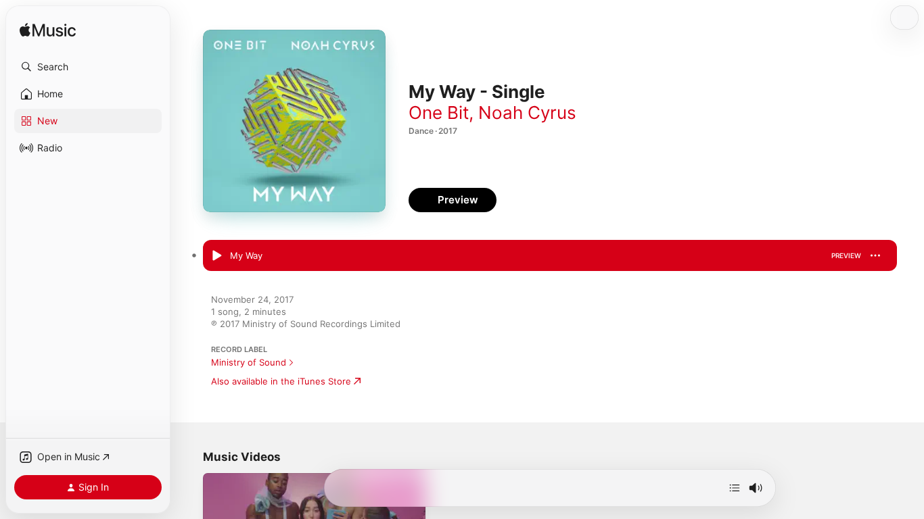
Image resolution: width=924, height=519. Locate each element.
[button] (88, 66)
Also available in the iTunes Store (281, 381)
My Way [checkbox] (246, 255)
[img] (48, 31)
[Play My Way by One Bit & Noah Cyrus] (216, 256)
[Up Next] (734, 487)
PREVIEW (846, 255)
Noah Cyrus (527, 112)
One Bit (439, 112)
